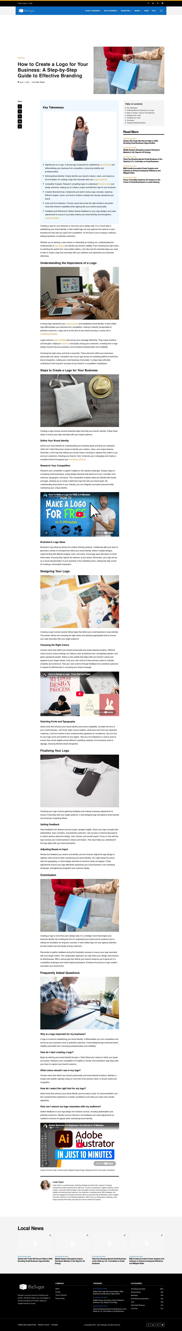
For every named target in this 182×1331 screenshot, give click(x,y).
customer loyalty (52, 217)
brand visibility (60, 340)
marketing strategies (48, 333)
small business (72, 323)
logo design (59, 245)
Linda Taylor (40, 82)
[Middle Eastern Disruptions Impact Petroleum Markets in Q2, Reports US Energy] (72, 1243)
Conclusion (130, 120)
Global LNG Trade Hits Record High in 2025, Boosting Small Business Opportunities (140, 141)
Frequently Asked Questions (136, 123)
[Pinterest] (20, 116)
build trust (65, 343)
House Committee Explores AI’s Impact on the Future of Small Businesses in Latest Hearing (141, 180)
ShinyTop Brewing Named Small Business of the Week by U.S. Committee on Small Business (142, 160)
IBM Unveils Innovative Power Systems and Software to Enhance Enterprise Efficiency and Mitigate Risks (142, 170)
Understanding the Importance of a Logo (140, 110)
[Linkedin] (153, 3)
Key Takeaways (132, 108)
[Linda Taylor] (45, 1190)
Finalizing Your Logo (133, 118)
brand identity (105, 164)
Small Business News (130, 138)
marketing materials (77, 459)
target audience (100, 179)
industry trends (104, 183)
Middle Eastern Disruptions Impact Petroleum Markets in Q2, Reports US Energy (141, 151)
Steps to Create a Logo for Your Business (140, 113)
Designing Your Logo (134, 115)
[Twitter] (158, 3)
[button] (161, 11)
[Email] (20, 126)
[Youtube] (162, 3)
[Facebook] (148, 3)
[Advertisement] (91, 31)
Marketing (21, 57)
